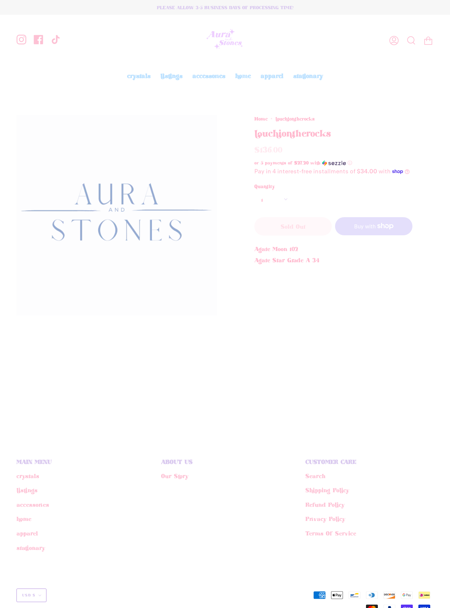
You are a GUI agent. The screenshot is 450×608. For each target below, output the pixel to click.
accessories (32, 504)
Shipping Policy (327, 490)
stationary (30, 547)
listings (27, 490)
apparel (27, 533)
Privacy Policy (325, 518)
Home (260, 118)
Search (315, 476)
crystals (27, 476)
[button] (321, 162)
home (23, 518)
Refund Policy (325, 504)
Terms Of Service (330, 533)
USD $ (29, 595)
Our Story (174, 476)
